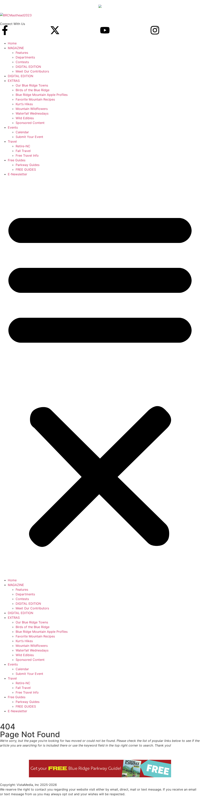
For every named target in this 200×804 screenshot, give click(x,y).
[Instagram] (155, 30)
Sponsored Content (30, 123)
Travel (12, 141)
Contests (22, 62)
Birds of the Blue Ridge (32, 90)
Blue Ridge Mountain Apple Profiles (42, 95)
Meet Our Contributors (32, 71)
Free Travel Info (27, 155)
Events (13, 127)
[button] (100, 377)
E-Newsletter (17, 174)
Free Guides (16, 160)
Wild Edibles (25, 118)
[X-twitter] (55, 30)
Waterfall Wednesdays (32, 113)
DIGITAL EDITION (28, 67)
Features (22, 53)
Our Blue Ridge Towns (32, 85)
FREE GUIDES (26, 169)
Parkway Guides (27, 165)
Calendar (22, 132)
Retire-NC (23, 146)
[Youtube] (105, 30)
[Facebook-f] (5, 30)
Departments (25, 57)
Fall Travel (23, 151)
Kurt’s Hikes (24, 104)
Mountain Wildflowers (32, 109)
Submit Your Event (29, 137)
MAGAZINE (16, 48)
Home (12, 43)
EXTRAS (14, 81)
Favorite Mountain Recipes (35, 99)
